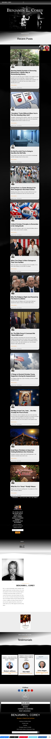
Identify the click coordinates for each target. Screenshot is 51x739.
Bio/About (25, 705)
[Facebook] (19, 690)
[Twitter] (22, 690)
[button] (49, 2)
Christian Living (25, 723)
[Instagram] (25, 690)
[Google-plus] (29, 690)
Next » (36, 497)
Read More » (14, 85)
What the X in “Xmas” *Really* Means (23, 486)
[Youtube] (32, 690)
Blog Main (25, 703)
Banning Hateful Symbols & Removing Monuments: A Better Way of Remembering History (23, 72)
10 (32, 497)
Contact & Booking (25, 709)
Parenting (25, 725)
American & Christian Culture (25, 721)
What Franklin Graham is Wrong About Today (26, 729)
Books (25, 707)
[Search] (38, 732)
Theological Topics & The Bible (25, 727)
